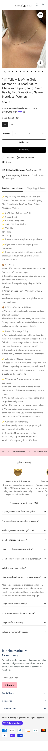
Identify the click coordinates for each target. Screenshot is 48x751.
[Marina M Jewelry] (24, 5)
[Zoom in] (40, 63)
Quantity (6, 133)
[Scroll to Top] (43, 737)
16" (5, 124)
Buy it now (24, 149)
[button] (43, 5)
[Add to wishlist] (40, 15)
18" (12, 124)
